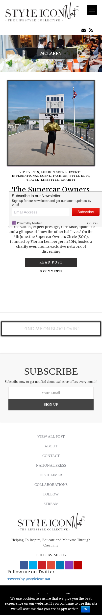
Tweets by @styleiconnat (28, 579)
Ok (85, 609)
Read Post (51, 262)
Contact (51, 456)
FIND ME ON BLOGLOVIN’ (51, 329)
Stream (51, 504)
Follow (51, 494)
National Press (51, 465)
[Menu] (92, 10)
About (51, 446)
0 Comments (51, 271)
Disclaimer (51, 475)
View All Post (51, 437)
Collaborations (51, 485)
